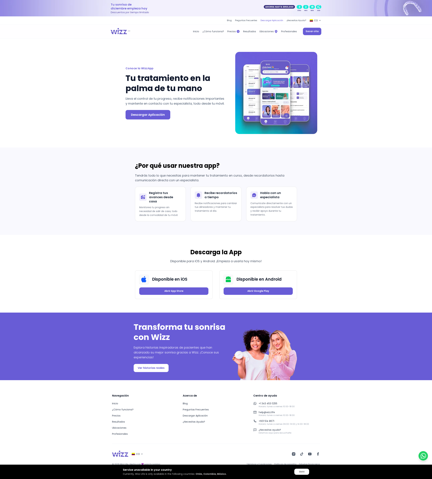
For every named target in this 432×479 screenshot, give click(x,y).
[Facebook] (318, 454)
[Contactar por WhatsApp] (423, 456)
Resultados (118, 421)
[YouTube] (310, 454)
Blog (229, 20)
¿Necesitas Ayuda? (296, 20)
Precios (116, 415)
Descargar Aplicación (272, 20)
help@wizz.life (267, 412)
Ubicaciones (119, 427)
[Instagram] (294, 454)
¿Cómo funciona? (122, 409)
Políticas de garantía (285, 464)
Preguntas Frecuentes (246, 20)
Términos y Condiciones (259, 464)
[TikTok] (302, 454)
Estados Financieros (309, 464)
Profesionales (120, 434)
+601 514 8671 (266, 421)
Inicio (115, 403)
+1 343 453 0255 (268, 403)
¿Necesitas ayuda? (270, 430)
